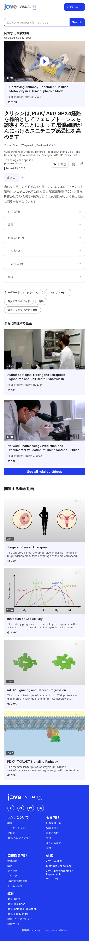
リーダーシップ (16, 827)
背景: (11, 224)
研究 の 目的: (16, 237)
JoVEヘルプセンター (19, 837)
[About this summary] (22, 177)
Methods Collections (59, 865)
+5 (53, 145)
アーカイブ (52, 879)
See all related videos (44, 471)
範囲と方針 (52, 832)
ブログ (11, 832)
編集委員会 (52, 827)
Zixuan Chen (11, 145)
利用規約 (26, 930)
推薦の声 (12, 860)
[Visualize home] (27, 7)
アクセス (12, 870)
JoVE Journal (54, 860)
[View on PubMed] (73, 164)
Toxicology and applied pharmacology (18, 161)
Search (77, 22)
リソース (12, 875)
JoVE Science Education (22, 908)
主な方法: (14, 251)
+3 (75, 155)
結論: (11, 277)
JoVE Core (13, 899)
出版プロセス (53, 822)
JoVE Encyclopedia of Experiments (59, 872)
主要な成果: (15, 264)
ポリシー (63, 930)
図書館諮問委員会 (17, 880)
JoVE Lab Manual (17, 913)
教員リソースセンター (19, 918)
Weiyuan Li (27, 145)
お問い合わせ (74, 6)
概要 (9, 822)
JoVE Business (16, 903)
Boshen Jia (43, 145)
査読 (48, 837)
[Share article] (81, 164)
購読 (9, 865)
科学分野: (14, 211)
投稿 (48, 847)
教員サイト (13, 923)
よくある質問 (53, 842)
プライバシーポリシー (44, 930)
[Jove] (10, 7)
